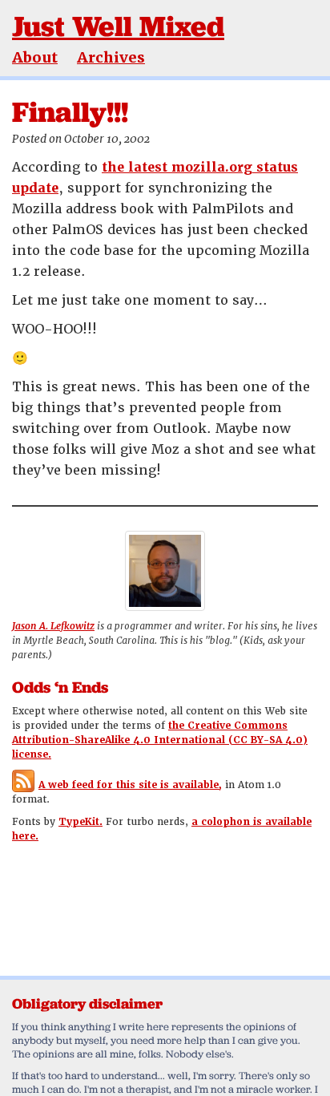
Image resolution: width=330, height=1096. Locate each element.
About (35, 57)
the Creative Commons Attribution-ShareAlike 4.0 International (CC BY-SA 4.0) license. (160, 740)
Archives (111, 57)
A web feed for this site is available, (130, 785)
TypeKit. (80, 821)
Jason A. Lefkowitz (53, 626)
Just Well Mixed (118, 26)
